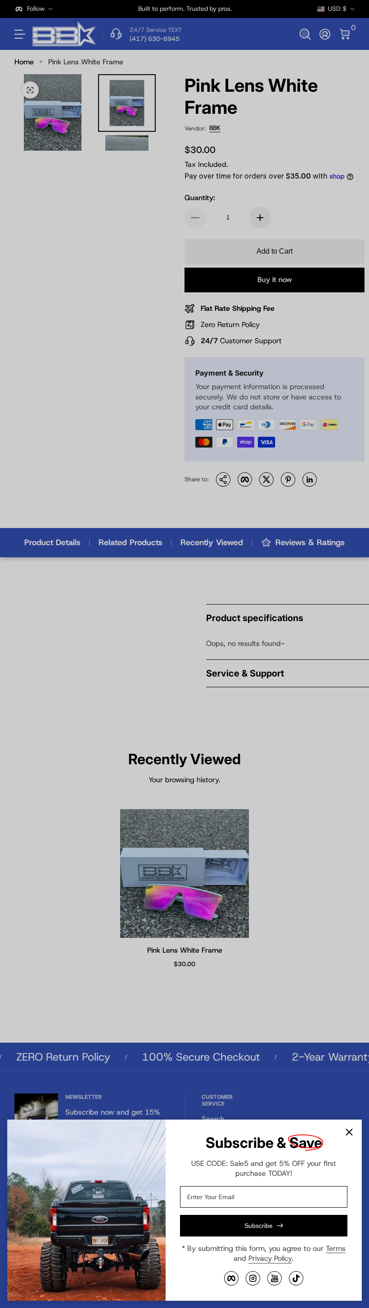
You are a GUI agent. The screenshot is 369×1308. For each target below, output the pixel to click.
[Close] (349, 1132)
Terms (336, 1248)
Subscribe (258, 1225)
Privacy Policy (270, 1258)
